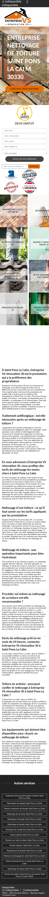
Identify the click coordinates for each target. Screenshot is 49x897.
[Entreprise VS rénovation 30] (18, 17)
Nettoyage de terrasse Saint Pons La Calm (24, 814)
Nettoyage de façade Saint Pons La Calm (24, 819)
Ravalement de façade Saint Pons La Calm (24, 851)
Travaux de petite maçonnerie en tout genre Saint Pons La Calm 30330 (24, 875)
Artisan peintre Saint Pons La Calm (24, 835)
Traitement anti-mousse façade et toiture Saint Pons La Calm (24, 797)
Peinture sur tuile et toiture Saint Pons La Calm (24, 840)
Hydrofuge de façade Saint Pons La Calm (24, 824)
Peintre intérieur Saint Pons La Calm (25, 845)
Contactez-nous (9, 895)
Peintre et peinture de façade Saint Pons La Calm (24, 808)
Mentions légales (38, 893)
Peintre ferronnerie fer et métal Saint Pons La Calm (24, 862)
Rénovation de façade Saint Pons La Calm (24, 803)
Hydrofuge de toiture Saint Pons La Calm (24, 869)
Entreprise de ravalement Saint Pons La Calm (24, 829)
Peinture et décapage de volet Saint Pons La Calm (24, 856)
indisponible (13, 1)
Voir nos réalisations (24, 89)
